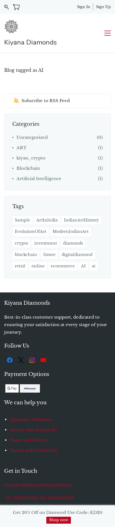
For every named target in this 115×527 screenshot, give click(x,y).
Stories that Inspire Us (33, 429)
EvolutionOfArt (30, 231)
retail (20, 266)
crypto (21, 243)
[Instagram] (32, 360)
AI (83, 266)
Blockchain (28, 168)
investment (45, 243)
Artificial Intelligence (38, 178)
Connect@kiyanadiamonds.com (38, 484)
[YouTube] (43, 360)
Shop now (58, 520)
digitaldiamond (77, 254)
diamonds (73, 243)
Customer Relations (31, 419)
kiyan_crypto (30, 158)
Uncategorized (32, 137)
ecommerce (63, 266)
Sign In (83, 6)
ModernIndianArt (70, 231)
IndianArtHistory (81, 220)
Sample (22, 220)
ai (93, 266)
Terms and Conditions (33, 450)
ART (21, 147)
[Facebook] (10, 360)
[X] (21, 360)
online (38, 266)
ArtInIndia (47, 220)
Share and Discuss (29, 440)
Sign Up (103, 6)
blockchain (26, 254)
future (49, 254)
